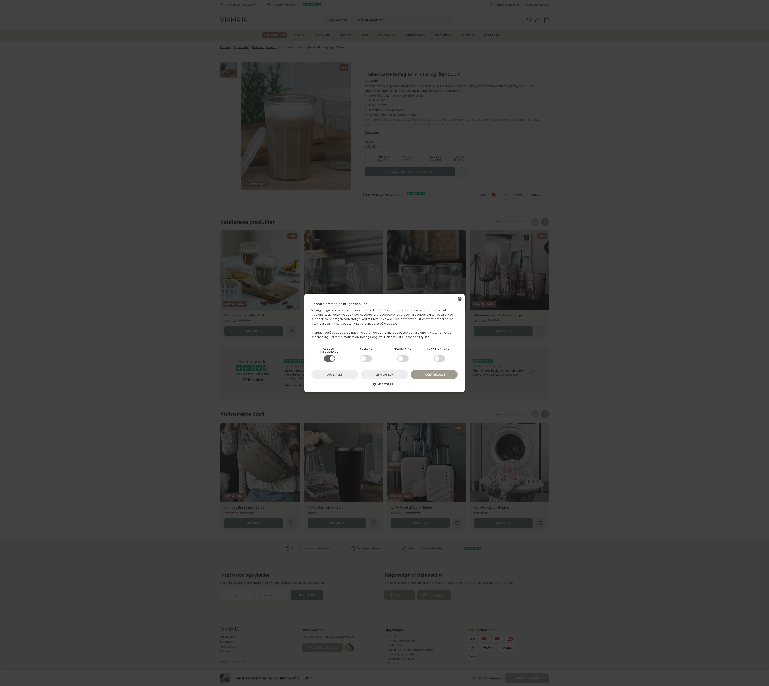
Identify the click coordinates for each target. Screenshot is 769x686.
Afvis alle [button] (334, 374)
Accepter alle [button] (434, 374)
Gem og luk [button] (384, 374)
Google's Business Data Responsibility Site (399, 337)
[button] (384, 385)
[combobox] (460, 299)
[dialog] (384, 343)
